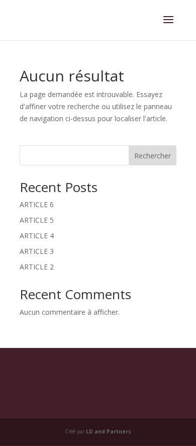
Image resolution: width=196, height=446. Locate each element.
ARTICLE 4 (37, 235)
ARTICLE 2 (37, 267)
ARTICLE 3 (37, 251)
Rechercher (152, 155)
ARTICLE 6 (37, 204)
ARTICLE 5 (37, 220)
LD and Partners (108, 431)
